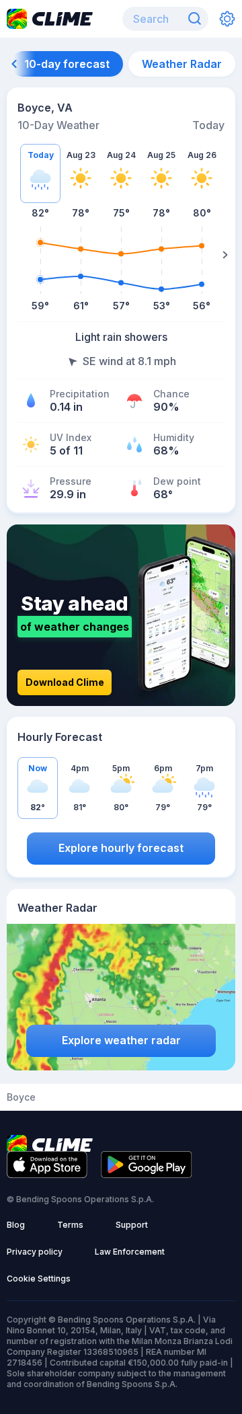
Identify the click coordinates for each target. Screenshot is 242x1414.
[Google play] (146, 1174)
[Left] (17, 255)
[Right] (225, 255)
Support (132, 1225)
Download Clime (65, 682)
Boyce (21, 1097)
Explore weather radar (121, 1040)
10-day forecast (67, 64)
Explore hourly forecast (121, 848)
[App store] (47, 1174)
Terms (70, 1225)
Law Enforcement (130, 1252)
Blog (16, 1225)
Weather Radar (182, 64)
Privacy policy (35, 1252)
